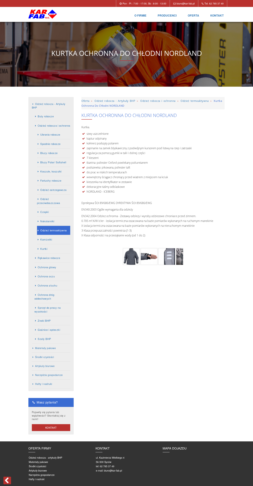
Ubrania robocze (50, 134)
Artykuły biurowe (45, 366)
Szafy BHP (44, 339)
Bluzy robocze (48, 153)
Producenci (167, 15)
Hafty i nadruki (43, 384)
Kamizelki (46, 239)
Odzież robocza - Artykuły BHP (48, 105)
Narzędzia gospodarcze (49, 375)
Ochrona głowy (47, 267)
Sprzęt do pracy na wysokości (47, 309)
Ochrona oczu (46, 276)
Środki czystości (44, 357)
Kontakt (217, 15)
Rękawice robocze (49, 258)
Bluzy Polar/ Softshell (53, 162)
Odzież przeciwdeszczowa (48, 200)
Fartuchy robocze (50, 180)
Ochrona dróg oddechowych (44, 296)
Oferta (193, 15)
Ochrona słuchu (47, 285)
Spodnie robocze (50, 144)
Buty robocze (46, 116)
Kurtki (43, 248)
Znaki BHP (44, 320)
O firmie (140, 15)
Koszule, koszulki (50, 171)
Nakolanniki (47, 221)
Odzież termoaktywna (53, 230)
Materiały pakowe (45, 348)
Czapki (44, 212)
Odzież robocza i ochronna (54, 125)
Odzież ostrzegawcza (53, 190)
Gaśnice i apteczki (49, 329)
